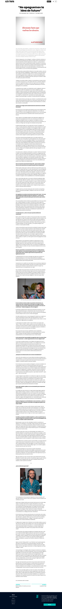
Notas (13, 598)
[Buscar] (53, 1)
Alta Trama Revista (13, 596)
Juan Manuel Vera (24, 13)
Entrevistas (32, 13)
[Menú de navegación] (56, 1)
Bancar (13, 603)
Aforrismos (27, 72)
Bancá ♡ (49, 1)
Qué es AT (13, 600)
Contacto (13, 601)
